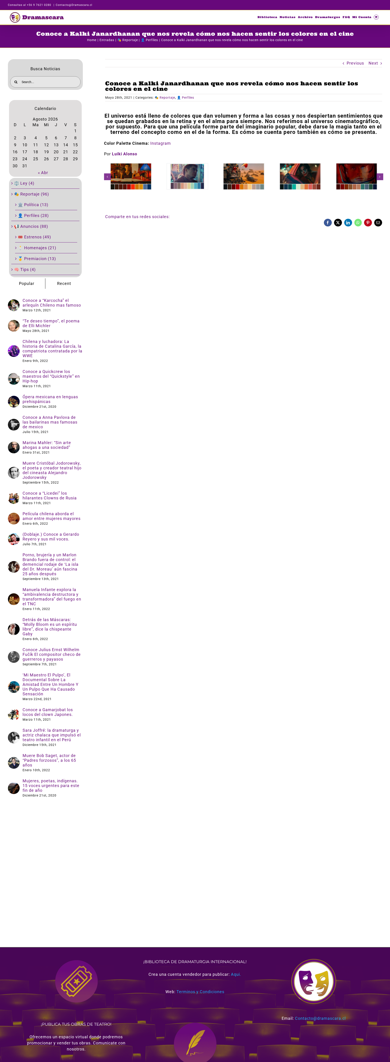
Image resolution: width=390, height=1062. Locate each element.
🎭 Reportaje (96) (31, 194)
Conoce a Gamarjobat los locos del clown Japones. (48, 712)
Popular (26, 283)
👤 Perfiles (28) (33, 215)
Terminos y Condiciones (200, 991)
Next (373, 63)
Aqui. (236, 974)
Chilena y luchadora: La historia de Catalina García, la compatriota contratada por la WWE (52, 348)
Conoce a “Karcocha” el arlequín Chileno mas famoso (52, 302)
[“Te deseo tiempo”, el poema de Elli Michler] (14, 323)
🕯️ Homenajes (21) (37, 247)
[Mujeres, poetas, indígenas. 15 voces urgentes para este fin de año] (14, 785)
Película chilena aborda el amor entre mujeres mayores (52, 516)
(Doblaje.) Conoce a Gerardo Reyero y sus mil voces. (51, 536)
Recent (64, 283)
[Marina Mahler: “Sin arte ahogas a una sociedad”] (14, 444)
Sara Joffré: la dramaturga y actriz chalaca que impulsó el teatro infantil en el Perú (52, 735)
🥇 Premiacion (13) (37, 258)
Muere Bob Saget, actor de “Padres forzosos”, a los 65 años (49, 760)
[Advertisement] (240, 262)
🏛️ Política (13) (33, 204)
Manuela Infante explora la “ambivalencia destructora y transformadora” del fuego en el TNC (52, 596)
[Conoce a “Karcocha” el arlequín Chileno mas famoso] (14, 302)
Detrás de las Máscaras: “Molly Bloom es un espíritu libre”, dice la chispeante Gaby (50, 626)
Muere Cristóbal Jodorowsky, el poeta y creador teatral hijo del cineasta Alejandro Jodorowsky (52, 470)
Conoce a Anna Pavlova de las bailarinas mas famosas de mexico (50, 422)
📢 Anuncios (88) (31, 226)
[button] (107, 176)
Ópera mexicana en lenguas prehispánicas (50, 399)
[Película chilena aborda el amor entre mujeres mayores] (14, 515)
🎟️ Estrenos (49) (34, 237)
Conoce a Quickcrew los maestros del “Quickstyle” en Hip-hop (51, 376)
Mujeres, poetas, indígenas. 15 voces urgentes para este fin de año (51, 785)
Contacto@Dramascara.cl (74, 5)
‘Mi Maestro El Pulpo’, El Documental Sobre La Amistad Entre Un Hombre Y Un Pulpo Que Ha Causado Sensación (51, 684)
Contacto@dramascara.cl (320, 1018)
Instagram (160, 143)
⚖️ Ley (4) (24, 183)
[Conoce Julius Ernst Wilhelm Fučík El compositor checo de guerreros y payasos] (14, 654)
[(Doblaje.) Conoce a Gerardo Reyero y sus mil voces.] (14, 536)
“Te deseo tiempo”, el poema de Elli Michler (51, 323)
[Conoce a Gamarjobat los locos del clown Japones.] (14, 711)
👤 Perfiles (185, 97)
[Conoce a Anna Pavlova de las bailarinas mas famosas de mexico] (14, 421)
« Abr (43, 172)
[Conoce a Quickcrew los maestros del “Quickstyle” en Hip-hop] (14, 376)
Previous (355, 63)
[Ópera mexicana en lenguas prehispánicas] (14, 398)
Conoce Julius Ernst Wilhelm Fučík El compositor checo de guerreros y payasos (52, 654)
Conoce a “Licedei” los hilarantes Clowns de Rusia (50, 495)
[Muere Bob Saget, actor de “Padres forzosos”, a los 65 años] (14, 760)
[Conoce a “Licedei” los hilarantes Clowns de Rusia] (14, 495)
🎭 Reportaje (165, 97)
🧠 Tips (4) (25, 269)
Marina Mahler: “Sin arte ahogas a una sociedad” (47, 445)
